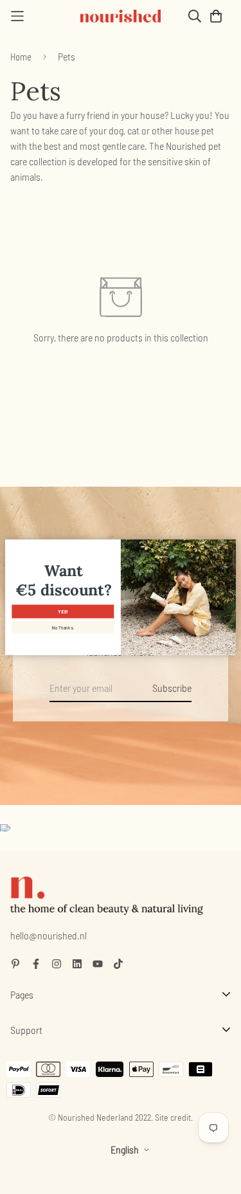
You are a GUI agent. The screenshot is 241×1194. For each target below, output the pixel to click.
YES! (62, 611)
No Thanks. (63, 627)
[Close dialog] (229, 545)
